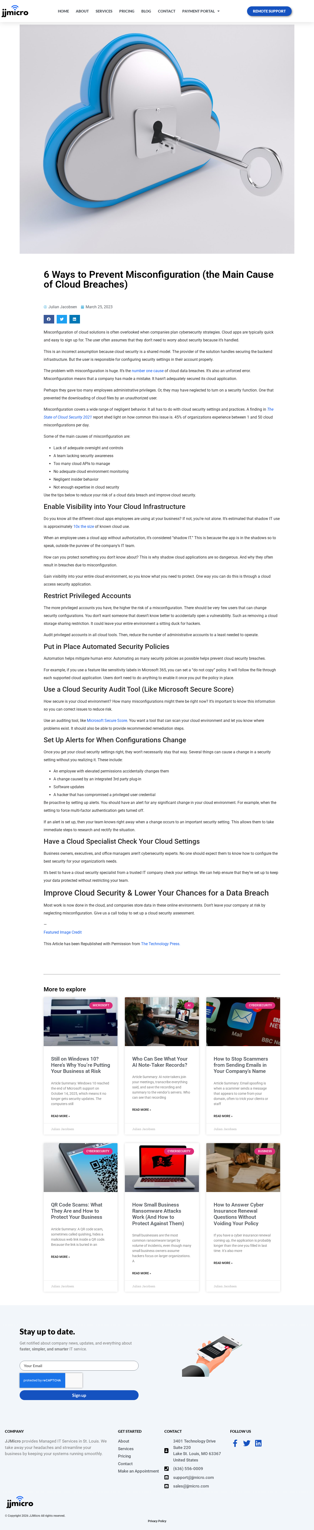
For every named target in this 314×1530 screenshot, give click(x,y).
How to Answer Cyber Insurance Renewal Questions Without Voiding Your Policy (239, 1214)
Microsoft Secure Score (107, 720)
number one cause (148, 370)
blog (146, 11)
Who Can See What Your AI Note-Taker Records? (160, 1062)
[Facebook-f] (235, 1443)
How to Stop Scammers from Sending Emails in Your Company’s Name (241, 1065)
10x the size (83, 526)
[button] (49, 319)
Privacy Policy (157, 1521)
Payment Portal (198, 11)
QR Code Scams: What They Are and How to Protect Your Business (76, 1211)
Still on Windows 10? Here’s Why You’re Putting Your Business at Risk (80, 1065)
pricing (126, 11)
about (82, 11)
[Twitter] (247, 1443)
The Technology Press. (160, 943)
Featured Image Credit (63, 932)
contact (166, 11)
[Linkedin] (258, 1443)
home (63, 11)
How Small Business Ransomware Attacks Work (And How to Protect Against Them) (158, 1214)
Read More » (60, 1116)
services (104, 11)
